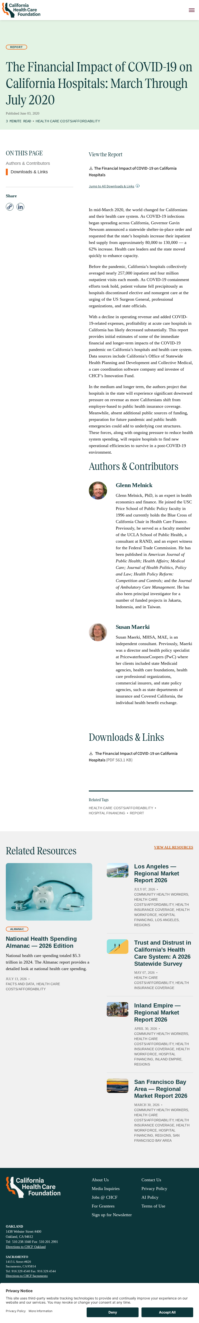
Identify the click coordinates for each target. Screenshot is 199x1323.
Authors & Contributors (28, 163)
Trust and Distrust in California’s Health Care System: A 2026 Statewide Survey (162, 953)
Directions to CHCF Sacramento (27, 1276)
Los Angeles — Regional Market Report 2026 (156, 873)
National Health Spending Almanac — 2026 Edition (41, 942)
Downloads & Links (29, 171)
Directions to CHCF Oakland (26, 1247)
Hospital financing (107, 813)
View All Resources (173, 847)
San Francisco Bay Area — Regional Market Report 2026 (160, 1089)
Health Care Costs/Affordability (68, 121)
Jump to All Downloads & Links (111, 186)
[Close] (192, 10)
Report (16, 47)
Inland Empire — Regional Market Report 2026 (157, 1012)
